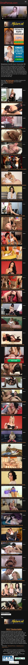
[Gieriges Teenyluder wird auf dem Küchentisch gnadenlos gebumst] (14, 462)
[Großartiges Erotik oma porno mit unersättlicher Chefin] (14, 436)
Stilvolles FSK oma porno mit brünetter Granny (11, 541)
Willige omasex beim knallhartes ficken (10, 554)
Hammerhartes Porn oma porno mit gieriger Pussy (12, 567)
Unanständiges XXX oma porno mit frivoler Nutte (12, 102)
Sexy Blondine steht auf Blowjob (8, 302)
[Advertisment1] (14, 36)
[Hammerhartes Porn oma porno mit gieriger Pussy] (14, 561)
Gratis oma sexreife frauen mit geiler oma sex (11, 429)
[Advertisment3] (14, 355)
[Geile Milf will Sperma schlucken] (14, 108)
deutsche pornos (19, 645)
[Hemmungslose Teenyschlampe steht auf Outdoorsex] (14, 477)
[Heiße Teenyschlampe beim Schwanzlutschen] (14, 135)
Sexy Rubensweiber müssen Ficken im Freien (11, 609)
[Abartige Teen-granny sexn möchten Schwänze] (14, 223)
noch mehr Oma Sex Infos (6, 76)
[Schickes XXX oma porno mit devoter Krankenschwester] (14, 178)
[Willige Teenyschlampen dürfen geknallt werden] (14, 449)
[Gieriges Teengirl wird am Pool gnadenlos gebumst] (14, 382)
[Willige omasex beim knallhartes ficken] (14, 548)
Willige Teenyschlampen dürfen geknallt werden (12, 455)
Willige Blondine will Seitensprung (9, 315)
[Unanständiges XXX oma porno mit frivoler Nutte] (14, 94)
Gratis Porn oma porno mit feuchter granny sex (11, 260)
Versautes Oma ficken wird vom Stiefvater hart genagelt (13, 401)
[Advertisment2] (14, 54)
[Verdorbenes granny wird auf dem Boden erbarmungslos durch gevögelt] (14, 162)
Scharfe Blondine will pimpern (8, 414)
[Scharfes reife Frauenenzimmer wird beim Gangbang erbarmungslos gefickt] (14, 574)
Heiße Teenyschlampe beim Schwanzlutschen (11, 141)
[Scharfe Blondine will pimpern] (14, 408)
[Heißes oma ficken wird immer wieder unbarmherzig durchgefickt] (14, 337)
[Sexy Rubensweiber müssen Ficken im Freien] (14, 603)
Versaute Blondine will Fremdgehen (9, 596)
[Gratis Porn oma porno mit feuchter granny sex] (14, 252)
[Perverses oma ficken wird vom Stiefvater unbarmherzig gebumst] (14, 504)
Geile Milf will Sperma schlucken (8, 115)
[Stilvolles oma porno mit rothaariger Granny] (14, 148)
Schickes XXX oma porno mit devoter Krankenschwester (13, 185)
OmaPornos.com (9, 2)
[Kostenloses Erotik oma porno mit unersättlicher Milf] (14, 208)
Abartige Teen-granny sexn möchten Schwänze (11, 230)
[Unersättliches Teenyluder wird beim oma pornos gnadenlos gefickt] (14, 192)
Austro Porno (4, 647)
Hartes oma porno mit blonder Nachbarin (10, 375)
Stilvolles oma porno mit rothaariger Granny (11, 154)
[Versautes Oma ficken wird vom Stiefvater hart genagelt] (14, 395)
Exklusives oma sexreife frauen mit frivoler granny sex (13, 128)
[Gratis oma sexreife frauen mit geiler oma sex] (14, 422)
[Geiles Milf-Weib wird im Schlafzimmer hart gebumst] (14, 282)
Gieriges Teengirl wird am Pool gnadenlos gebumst (12, 388)
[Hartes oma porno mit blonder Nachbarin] (14, 369)
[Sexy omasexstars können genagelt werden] (14, 267)
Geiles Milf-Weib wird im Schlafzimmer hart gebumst (12, 289)
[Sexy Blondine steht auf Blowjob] (14, 296)
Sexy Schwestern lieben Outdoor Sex (9, 245)
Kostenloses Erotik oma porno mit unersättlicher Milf (13, 215)
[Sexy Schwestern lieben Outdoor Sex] (14, 238)
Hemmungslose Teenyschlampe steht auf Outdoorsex (13, 484)
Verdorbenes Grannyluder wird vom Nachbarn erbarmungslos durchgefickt (11, 329)
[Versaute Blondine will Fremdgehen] (14, 589)
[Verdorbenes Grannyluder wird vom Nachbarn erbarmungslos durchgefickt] (14, 322)
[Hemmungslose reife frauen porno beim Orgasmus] (14, 491)
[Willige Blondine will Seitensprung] (14, 309)
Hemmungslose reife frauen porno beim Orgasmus (12, 497)
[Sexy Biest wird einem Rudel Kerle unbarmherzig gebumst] (14, 519)
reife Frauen (10, 83)
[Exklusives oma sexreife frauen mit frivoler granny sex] (14, 122)
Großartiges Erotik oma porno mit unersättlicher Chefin (13, 442)
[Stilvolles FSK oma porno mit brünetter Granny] (14, 534)
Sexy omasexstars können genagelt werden (11, 274)
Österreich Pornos (11, 645)
